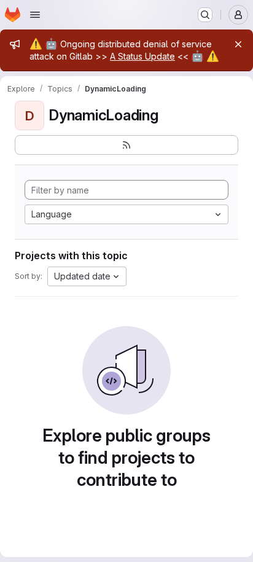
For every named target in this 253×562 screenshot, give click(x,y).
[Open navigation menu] (35, 15)
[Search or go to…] (205, 14)
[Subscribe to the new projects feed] (126, 145)
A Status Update (142, 56)
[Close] (238, 44)
